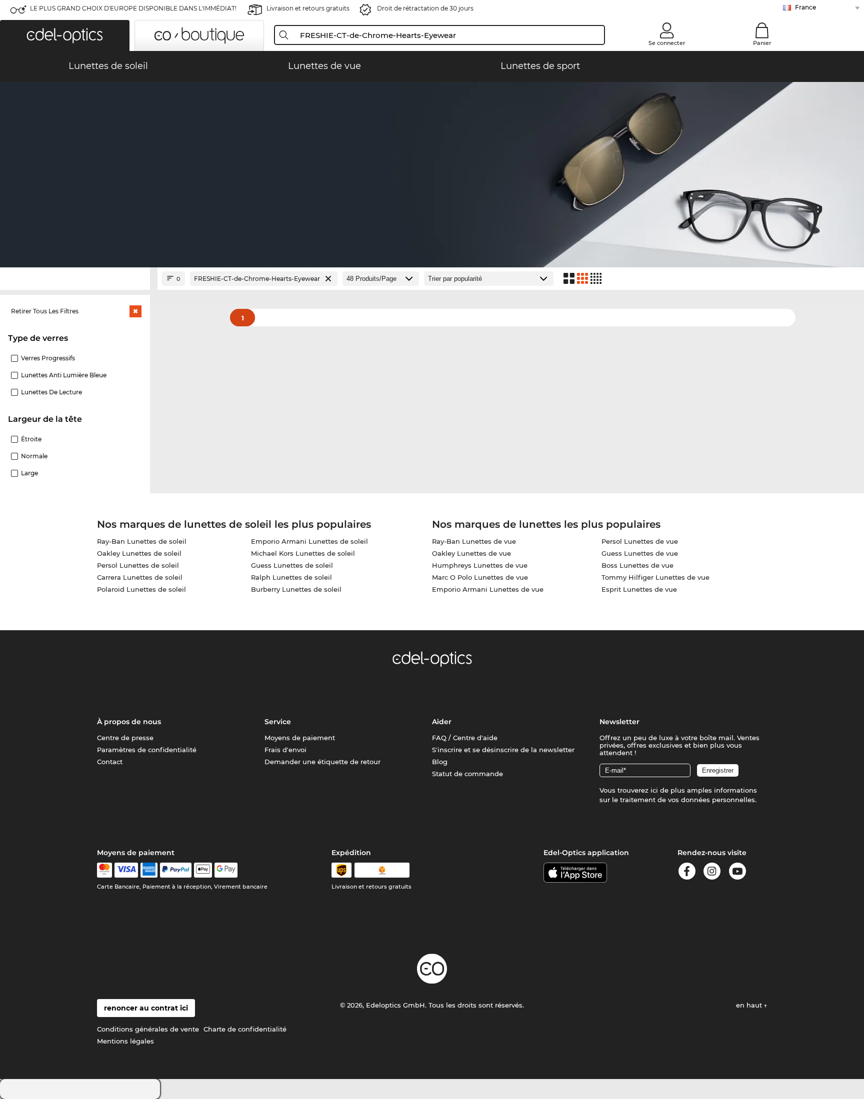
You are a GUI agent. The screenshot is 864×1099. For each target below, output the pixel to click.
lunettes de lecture (51, 392)
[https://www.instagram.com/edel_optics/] (712, 873)
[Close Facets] (75, 278)
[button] (65, 35)
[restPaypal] (176, 870)
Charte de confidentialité (245, 1029)
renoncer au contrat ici (146, 1008)
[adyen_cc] (104, 870)
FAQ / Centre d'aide (465, 738)
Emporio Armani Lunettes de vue (488, 589)
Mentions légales (125, 1041)
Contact (109, 762)
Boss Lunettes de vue (638, 565)
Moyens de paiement (299, 738)
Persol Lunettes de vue (640, 541)
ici (654, 790)
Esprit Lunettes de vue (639, 589)
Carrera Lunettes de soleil (139, 577)
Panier (762, 42)
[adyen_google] (226, 870)
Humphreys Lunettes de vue (480, 565)
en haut (750, 1005)
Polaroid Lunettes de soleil (141, 589)
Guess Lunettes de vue (640, 553)
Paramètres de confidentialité (146, 750)
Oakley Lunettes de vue (471, 553)
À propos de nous (129, 721)
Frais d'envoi (285, 750)
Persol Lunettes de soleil (138, 565)
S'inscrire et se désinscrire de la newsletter (503, 750)
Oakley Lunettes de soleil (139, 553)
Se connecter (667, 42)
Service (277, 721)
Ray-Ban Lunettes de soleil (141, 541)
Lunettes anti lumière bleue (63, 375)
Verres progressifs (48, 358)
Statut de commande (467, 774)
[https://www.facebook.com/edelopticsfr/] (687, 873)
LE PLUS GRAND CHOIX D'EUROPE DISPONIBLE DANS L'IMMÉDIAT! (133, 8)
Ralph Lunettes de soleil (291, 577)
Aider (442, 721)
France (805, 7)
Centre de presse (125, 738)
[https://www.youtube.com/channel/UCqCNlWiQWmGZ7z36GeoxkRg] (737, 873)
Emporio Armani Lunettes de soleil (309, 541)
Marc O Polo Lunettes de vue (480, 577)
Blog (440, 762)
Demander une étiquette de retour (322, 762)
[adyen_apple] (203, 870)
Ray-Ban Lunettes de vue (474, 541)
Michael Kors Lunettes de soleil (303, 553)
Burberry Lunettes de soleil (296, 589)
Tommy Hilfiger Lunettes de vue (656, 577)
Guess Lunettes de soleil (292, 565)
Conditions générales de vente (148, 1029)
